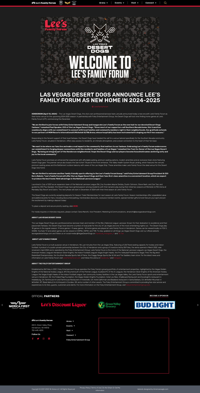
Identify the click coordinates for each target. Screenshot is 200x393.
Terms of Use (96, 388)
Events (118, 3)
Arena (102, 3)
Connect (149, 3)
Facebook (99, 233)
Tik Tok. (121, 233)
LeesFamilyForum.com (72, 258)
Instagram (108, 233)
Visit (133, 3)
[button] (165, 3)
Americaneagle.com (160, 389)
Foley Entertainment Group (78, 340)
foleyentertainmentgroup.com (138, 285)
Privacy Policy (85, 388)
